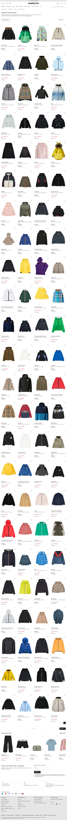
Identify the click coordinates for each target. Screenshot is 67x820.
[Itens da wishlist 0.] (62, 3)
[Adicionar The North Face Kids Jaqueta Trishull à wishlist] (48, 461)
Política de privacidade (40, 775)
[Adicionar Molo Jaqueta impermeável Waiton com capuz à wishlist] (48, 549)
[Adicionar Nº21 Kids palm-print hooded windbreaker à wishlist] (64, 200)
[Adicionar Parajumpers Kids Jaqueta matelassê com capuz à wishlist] (64, 229)
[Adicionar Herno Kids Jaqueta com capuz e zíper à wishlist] (15, 345)
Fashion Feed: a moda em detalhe (56, 799)
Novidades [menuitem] (3, 6)
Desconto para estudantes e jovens (40, 802)
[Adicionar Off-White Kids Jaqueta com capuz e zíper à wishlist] (64, 461)
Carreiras (19, 802)
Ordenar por (61, 19)
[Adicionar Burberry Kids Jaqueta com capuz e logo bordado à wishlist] (31, 490)
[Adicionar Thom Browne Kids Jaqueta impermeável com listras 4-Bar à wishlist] (48, 286)
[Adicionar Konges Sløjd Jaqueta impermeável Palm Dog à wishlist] (15, 229)
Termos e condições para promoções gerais (7, 809)
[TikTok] (52, 804)
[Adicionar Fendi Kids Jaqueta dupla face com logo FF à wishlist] (31, 142)
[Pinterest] (59, 804)
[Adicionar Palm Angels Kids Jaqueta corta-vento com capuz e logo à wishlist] (64, 54)
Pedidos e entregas (4, 802)
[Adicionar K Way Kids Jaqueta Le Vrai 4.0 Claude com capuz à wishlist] (31, 229)
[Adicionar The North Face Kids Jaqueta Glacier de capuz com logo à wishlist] (64, 637)
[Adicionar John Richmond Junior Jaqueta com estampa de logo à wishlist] (15, 432)
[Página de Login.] (60, 3)
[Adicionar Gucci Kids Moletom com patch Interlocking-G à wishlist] (64, 549)
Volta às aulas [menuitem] (8, 6)
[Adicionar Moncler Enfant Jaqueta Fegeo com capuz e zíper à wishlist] (48, 608)
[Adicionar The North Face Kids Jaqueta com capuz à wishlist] (31, 549)
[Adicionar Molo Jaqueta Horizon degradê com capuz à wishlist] (64, 83)
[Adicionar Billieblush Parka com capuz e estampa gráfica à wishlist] (48, 25)
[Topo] (64, 723)
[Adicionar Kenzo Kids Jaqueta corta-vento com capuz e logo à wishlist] (15, 83)
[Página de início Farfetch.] (33, 3)
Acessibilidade (17, 815)
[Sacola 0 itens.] (64, 3)
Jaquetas (15, 9)
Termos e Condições (10, 815)
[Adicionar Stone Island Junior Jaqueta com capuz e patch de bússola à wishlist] (64, 171)
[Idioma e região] (58, 3)
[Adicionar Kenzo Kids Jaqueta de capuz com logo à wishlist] (48, 345)
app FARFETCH (20, 804)
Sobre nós (19, 799)
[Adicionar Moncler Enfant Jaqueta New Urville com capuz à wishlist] (48, 432)
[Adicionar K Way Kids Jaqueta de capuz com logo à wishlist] (31, 286)
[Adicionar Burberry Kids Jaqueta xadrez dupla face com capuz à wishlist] (64, 286)
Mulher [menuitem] (2, 3)
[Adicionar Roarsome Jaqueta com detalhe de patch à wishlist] (31, 25)
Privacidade (3, 815)
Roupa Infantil (10, 9)
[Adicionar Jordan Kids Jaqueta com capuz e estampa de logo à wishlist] (48, 171)
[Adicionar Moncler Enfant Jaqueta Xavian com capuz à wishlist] (31, 316)
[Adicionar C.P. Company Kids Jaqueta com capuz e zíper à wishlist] (31, 432)
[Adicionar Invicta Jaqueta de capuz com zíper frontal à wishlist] (15, 490)
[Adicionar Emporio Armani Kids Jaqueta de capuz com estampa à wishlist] (15, 54)
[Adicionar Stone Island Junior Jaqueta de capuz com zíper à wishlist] (31, 666)
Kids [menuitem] (10, 3)
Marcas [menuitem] (13, 6)
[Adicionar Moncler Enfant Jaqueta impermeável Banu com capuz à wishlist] (31, 695)
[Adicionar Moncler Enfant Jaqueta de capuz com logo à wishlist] (31, 171)
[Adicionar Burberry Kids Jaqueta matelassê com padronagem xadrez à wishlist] (64, 578)
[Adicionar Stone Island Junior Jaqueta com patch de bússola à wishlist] (15, 257)
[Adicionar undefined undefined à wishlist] (14, 736)
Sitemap (19, 808)
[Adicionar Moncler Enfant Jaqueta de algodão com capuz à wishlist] (48, 578)
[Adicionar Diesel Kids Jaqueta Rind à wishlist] (48, 54)
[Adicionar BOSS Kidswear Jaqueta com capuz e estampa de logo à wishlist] (64, 403)
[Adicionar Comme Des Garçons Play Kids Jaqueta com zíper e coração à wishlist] (15, 608)
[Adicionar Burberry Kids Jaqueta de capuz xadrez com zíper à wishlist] (31, 83)
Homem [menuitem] (6, 3)
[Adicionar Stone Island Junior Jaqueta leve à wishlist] (31, 54)
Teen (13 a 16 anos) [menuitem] (35, 6)
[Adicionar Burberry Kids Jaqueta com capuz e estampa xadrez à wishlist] (64, 257)
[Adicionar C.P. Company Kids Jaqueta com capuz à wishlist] (31, 345)
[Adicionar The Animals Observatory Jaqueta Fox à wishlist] (64, 316)
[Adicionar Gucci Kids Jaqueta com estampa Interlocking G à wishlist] (31, 403)
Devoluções (3, 804)
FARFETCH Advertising (22, 806)
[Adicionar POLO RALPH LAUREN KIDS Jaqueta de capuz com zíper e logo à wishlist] (64, 490)
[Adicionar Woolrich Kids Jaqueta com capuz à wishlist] (15, 666)
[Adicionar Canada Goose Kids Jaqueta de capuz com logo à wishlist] (48, 257)
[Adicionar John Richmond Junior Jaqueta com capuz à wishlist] (48, 666)
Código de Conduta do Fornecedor (49, 815)
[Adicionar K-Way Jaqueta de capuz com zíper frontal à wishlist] (48, 490)
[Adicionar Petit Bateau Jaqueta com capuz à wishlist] (31, 257)
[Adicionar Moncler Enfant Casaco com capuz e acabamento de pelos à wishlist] (15, 25)
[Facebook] (57, 804)
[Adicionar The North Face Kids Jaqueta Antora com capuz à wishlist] (48, 83)
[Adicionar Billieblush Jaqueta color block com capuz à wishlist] (15, 171)
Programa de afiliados (38, 799)
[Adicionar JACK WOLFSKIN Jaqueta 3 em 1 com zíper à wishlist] (64, 608)
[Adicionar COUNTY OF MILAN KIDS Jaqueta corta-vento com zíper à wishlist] (15, 695)
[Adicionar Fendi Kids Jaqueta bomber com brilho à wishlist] (15, 461)
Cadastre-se (37, 772)
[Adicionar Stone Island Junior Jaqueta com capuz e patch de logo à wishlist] (31, 608)
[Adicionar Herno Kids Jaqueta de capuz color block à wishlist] (64, 520)
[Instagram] (54, 804)
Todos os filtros (5, 19)
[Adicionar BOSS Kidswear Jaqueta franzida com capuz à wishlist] (15, 113)
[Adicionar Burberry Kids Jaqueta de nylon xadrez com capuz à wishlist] (31, 578)
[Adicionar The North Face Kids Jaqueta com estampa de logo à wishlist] (48, 403)
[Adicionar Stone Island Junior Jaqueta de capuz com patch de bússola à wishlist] (15, 637)
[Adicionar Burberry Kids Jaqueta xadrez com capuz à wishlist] (15, 374)
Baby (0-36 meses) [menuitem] (19, 6)
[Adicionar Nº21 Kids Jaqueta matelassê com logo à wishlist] (64, 113)
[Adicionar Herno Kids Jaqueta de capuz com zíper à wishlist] (48, 520)
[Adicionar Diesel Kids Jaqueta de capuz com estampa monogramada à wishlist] (31, 520)
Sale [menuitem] (40, 6)
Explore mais (62, 733)
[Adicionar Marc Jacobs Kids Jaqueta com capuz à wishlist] (64, 695)
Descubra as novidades (34, 0)
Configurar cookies (38, 815)
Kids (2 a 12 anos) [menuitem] (27, 6)
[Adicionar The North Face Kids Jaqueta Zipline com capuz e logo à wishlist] (31, 374)
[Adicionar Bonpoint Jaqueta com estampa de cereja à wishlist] (48, 142)
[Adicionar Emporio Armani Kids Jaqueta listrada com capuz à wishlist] (64, 666)
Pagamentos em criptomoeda (6, 806)
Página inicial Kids (4, 9)
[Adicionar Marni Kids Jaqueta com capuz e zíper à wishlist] (48, 113)
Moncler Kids (29, 15)
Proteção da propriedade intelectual (27, 815)
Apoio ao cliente (4, 799)
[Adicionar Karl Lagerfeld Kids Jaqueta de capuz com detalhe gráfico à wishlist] (15, 142)
